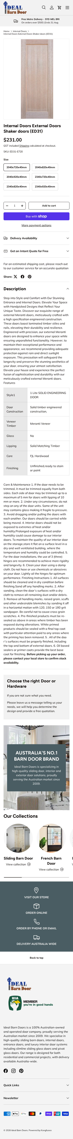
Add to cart (49, 205)
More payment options (36, 225)
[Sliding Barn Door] (18, 838)
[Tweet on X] (15, 276)
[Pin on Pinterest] (29, 276)
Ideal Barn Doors (19, 1130)
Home (7, 31)
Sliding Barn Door (18, 858)
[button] (59, 7)
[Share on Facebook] (22, 276)
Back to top (36, 957)
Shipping (24, 145)
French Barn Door (51, 861)
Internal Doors (20, 31)
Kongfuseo (46, 1130)
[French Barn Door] (51, 838)
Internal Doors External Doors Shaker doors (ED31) (28, 34)
